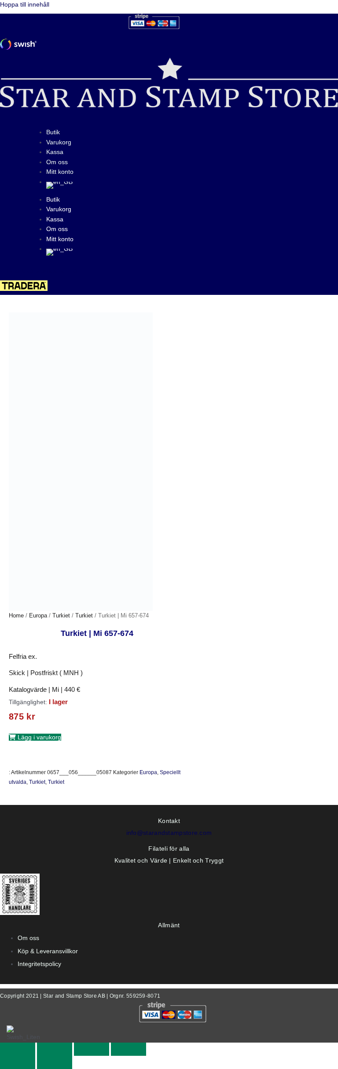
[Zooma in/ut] (17, 1049)
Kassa (54, 151)
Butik (53, 132)
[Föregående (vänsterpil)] (17, 1062)
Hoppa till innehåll (24, 4)
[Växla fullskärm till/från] (54, 1049)
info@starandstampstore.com (169, 832)
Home (16, 615)
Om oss (57, 161)
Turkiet (61, 615)
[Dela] (91, 1049)
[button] (35, 737)
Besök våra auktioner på (42, 271)
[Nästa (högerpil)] (54, 1062)
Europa (38, 615)
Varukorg (58, 142)
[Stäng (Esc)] (128, 1049)
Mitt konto (59, 171)
